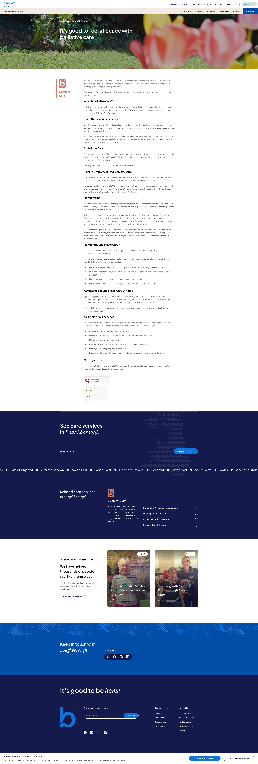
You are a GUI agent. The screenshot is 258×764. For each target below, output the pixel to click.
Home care (159, 713)
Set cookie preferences (238, 758)
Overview (187, 11)
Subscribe (130, 715)
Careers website (185, 713)
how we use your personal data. (98, 723)
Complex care (160, 722)
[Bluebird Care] (9, 6)
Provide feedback (186, 726)
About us (236, 11)
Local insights (224, 11)
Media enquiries (185, 722)
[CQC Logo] (92, 382)
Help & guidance (198, 4)
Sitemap (182, 730)
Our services (198, 11)
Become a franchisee (187, 717)
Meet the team (211, 11)
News (222, 4)
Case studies (212, 4)
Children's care (161, 726)
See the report (90, 396)
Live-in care (159, 717)
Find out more (231, 4)
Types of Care (171, 4)
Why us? (184, 4)
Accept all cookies (205, 758)
